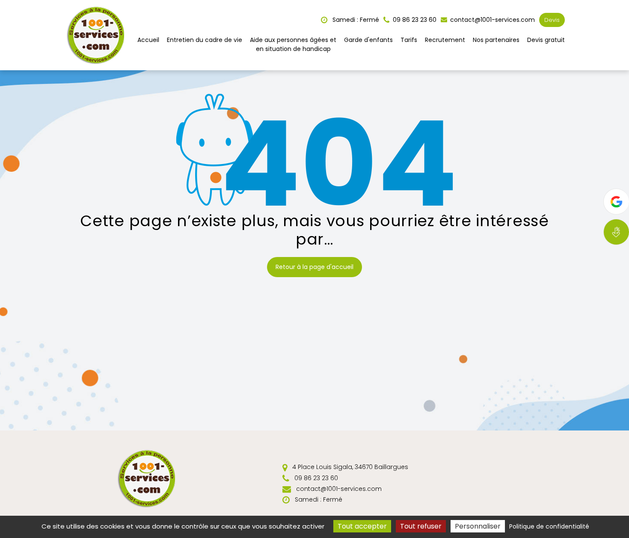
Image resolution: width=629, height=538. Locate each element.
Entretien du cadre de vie (204, 40)
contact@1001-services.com (491, 19)
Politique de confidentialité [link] (549, 526)
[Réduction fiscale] (616, 232)
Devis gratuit (546, 40)
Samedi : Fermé (355, 19)
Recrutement (445, 40)
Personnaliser (478, 526)
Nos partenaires (496, 40)
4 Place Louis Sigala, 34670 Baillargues (349, 467)
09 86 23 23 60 (315, 478)
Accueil (148, 40)
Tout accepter (362, 526)
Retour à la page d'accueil (314, 267)
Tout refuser (421, 526)
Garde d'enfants (368, 40)
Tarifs (409, 40)
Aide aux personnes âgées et (293, 44)
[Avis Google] (616, 201)
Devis (552, 20)
